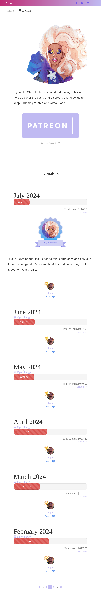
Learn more (82, 212)
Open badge (23, 317)
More (11, 10)
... (43, 587)
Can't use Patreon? (49, 143)
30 (61, 587)
